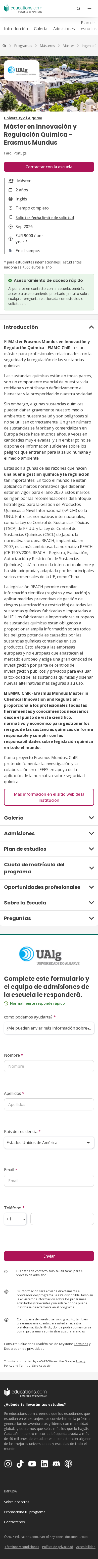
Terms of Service (30, 1365)
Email (10, 1169)
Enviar (49, 1256)
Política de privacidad (57, 1547)
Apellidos (14, 1093)
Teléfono (14, 1208)
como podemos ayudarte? (30, 1017)
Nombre (13, 1055)
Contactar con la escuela (49, 167)
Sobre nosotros (16, 1501)
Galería (40, 28)
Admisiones (64, 28)
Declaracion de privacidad (23, 1348)
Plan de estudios (89, 25)
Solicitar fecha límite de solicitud (45, 217)
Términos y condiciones (22, 1547)
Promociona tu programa (24, 1512)
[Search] (78, 8)
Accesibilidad (85, 1547)
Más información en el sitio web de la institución (49, 797)
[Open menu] (89, 8)
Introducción (16, 28)
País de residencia (22, 1131)
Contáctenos (14, 1522)
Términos (81, 1343)
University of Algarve (23, 118)
